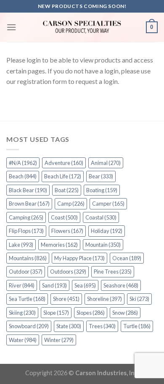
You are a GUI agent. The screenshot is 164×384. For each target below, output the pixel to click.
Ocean (126, 258)
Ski (139, 298)
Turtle (137, 326)
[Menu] (11, 27)
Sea (85, 285)
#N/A (23, 162)
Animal (106, 162)
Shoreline (104, 298)
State (68, 326)
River (21, 285)
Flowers (67, 230)
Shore (66, 298)
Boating (101, 190)
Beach (23, 176)
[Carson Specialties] (82, 27)
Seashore (120, 285)
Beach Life (62, 176)
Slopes (91, 312)
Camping (26, 217)
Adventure (64, 162)
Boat (67, 190)
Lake (21, 244)
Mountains (28, 258)
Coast (64, 217)
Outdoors (68, 271)
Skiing (22, 312)
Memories (59, 244)
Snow (125, 312)
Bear (101, 176)
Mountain (103, 244)
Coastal (100, 217)
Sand (54, 285)
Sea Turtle (27, 298)
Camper (108, 203)
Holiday (106, 230)
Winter (59, 340)
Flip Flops (26, 230)
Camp (71, 203)
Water (23, 340)
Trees (102, 326)
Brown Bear (29, 203)
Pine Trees (113, 271)
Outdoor (25, 271)
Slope (56, 312)
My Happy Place (79, 258)
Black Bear (28, 190)
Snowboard (29, 326)
